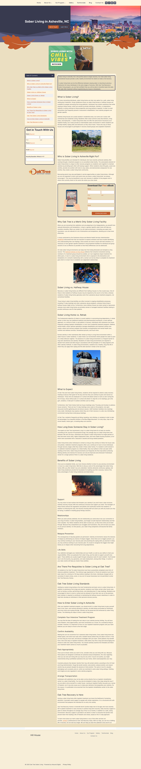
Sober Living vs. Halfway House (36, 92)
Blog (90, 3)
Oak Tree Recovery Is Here (35, 122)
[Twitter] (109, 3)
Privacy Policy (67, 764)
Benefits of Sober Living (34, 107)
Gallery (71, 3)
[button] (70, 58)
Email (30, 149)
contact (65, 720)
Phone (30, 143)
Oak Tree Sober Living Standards (37, 115)
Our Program (90, 733)
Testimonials (81, 3)
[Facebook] (106, 3)
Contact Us (99, 3)
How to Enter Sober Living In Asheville (38, 119)
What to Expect (31, 98)
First (27, 140)
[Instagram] (112, 3)
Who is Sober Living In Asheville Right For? (39, 84)
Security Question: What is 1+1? (35, 156)
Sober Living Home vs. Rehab (36, 95)
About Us (82, 733)
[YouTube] (115, 3)
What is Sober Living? (33, 80)
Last (41, 140)
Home (39, 3)
